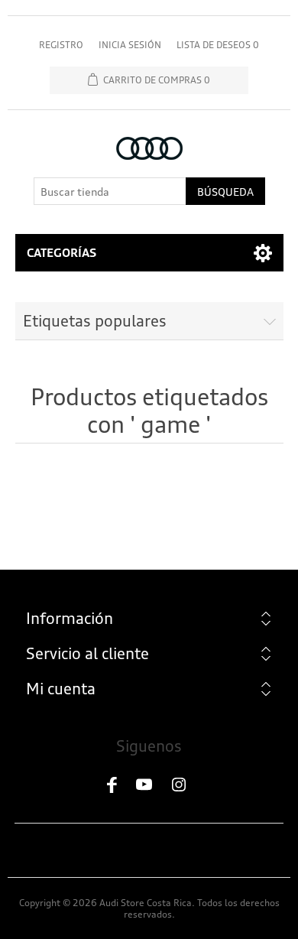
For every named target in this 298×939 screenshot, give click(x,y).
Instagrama (185, 785)
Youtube (149, 785)
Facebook (112, 785)
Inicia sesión (130, 44)
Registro (61, 44)
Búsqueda (225, 191)
